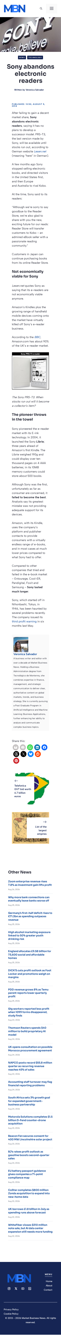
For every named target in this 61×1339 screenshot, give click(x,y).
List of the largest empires (41, 830)
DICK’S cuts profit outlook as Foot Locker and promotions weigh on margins (29, 974)
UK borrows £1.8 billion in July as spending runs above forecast (28, 1210)
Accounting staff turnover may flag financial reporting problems (30, 1083)
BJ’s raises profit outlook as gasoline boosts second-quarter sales (28, 1155)
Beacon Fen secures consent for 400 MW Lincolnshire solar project (30, 1137)
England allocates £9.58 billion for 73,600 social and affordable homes (29, 955)
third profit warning (24, 621)
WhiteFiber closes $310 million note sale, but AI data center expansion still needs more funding (30, 1228)
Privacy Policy (11, 1309)
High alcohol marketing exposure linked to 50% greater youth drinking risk (29, 936)
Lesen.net (40, 151)
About (49, 1285)
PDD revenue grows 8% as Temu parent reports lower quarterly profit (28, 993)
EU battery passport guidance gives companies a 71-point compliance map (27, 1174)
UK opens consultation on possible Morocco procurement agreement (30, 1048)
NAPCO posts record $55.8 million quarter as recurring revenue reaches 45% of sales (30, 1066)
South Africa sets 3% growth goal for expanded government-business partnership (29, 1101)
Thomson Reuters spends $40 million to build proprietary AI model (27, 1031)
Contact (48, 1289)
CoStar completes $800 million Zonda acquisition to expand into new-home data (29, 1193)
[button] (41, 8)
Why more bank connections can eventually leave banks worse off (28, 899)
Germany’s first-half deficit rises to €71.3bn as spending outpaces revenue (30, 916)
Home (49, 1281)
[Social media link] (9, 1288)
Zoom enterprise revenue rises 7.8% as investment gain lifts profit (30, 883)
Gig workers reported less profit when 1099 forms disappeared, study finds (28, 1012)
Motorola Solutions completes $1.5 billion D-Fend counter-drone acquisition (30, 1120)
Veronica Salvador (35, 89)
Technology (35, 57)
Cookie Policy (11, 1313)
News (22, 57)
